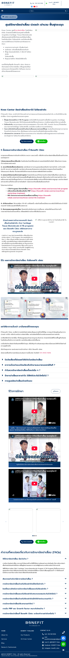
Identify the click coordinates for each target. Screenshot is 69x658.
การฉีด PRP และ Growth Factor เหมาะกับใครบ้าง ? (24, 608)
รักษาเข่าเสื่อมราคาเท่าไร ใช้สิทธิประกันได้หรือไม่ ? (27, 375)
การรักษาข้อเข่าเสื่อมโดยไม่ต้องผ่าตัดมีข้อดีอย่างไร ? (24, 583)
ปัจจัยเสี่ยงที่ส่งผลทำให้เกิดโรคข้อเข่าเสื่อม (23, 359)
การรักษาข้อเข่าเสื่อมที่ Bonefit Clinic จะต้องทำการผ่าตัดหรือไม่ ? (29, 613)
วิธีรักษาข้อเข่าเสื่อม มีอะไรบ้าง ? (16, 558)
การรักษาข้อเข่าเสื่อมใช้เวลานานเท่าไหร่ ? (18, 603)
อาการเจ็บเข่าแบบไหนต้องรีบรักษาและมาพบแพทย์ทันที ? (30, 365)
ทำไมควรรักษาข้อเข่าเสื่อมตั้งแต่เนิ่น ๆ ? (22, 370)
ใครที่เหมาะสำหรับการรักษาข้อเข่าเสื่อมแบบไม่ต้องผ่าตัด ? (25, 588)
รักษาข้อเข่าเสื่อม (19, 30)
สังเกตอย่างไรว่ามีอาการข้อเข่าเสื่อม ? (18, 578)
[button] (2, 10)
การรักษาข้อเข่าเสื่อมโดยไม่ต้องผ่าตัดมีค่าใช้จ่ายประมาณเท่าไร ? (28, 598)
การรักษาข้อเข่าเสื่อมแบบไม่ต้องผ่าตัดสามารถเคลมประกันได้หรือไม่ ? (30, 593)
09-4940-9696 (45, 353)
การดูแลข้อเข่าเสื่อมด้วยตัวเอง (18, 380)
